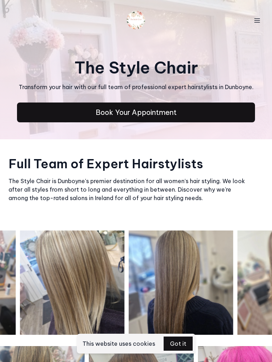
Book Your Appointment (136, 112)
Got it (178, 343)
